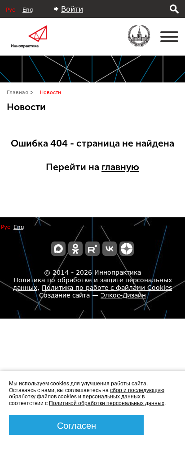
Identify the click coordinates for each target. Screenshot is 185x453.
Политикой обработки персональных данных (106, 402)
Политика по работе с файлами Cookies (107, 287)
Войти (72, 8)
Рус (10, 9)
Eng (27, 9)
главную (120, 167)
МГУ (145, 42)
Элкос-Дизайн (123, 295)
